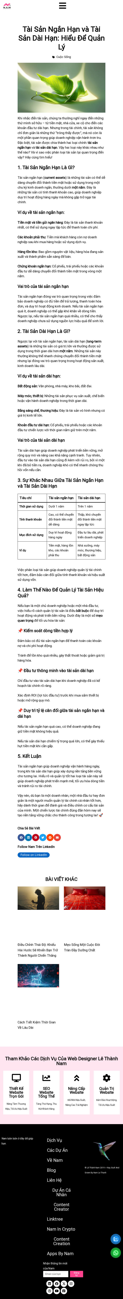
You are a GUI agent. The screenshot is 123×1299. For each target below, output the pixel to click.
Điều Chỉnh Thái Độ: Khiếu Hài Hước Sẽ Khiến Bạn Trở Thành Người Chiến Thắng (38, 950)
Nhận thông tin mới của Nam (55, 1266)
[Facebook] (56, 1283)
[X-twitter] (64, 1283)
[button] (21, 837)
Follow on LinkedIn (33, 855)
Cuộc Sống (63, 57)
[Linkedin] (49, 1283)
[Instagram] (71, 1283)
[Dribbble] (49, 1291)
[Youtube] (56, 1291)
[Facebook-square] (64, 1291)
